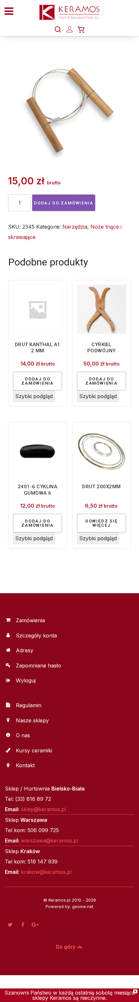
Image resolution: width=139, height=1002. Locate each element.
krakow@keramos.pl (46, 872)
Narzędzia (74, 226)
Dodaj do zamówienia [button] (37, 381)
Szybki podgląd (34, 396)
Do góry (66, 947)
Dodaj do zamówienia (63, 203)
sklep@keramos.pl (43, 809)
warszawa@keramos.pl (49, 840)
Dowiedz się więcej (101, 523)
